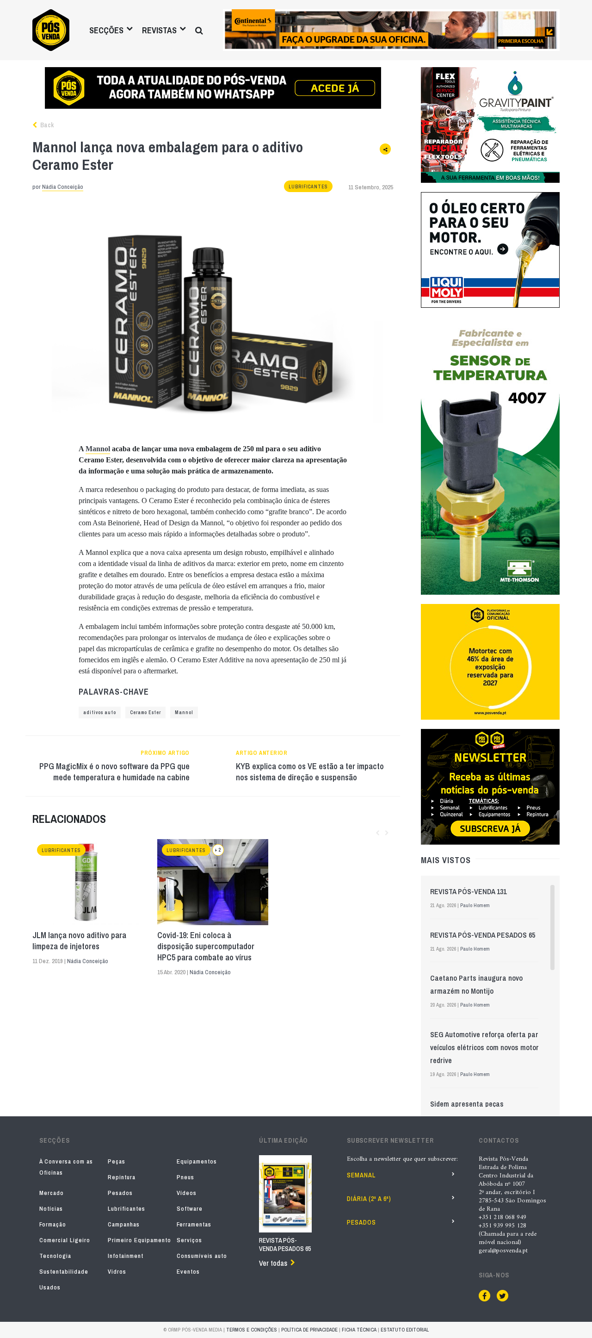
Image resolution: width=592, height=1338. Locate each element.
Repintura (122, 1177)
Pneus (185, 1177)
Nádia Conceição (62, 187)
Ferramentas (194, 1224)
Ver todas (273, 1263)
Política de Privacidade (309, 1329)
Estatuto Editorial (405, 1329)
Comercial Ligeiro (64, 1240)
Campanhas (124, 1224)
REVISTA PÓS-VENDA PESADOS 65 (482, 935)
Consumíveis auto (202, 1256)
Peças (116, 1161)
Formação (52, 1224)
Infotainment (125, 1256)
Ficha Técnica (359, 1329)
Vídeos (187, 1193)
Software (190, 1209)
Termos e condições (251, 1329)
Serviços (189, 1240)
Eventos (188, 1272)
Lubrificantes (308, 187)
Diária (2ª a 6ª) (369, 1199)
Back (46, 125)
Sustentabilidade (63, 1272)
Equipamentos (197, 1161)
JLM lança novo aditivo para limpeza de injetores (79, 941)
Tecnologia (55, 1256)
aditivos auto (99, 712)
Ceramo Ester (145, 712)
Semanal (361, 1175)
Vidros (117, 1272)
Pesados (120, 1193)
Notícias (51, 1209)
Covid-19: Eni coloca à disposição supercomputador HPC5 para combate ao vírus (205, 946)
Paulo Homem (475, 905)
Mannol (98, 449)
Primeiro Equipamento (139, 1240)
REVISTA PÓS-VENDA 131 (468, 891)
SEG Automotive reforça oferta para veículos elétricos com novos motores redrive (488, 1047)
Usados (50, 1287)
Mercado (51, 1193)
